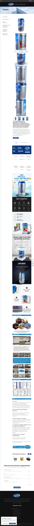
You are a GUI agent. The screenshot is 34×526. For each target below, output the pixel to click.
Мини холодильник (27, 419)
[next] (29, 118)
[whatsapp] (33, 262)
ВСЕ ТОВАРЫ (5, 16)
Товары (10, 11)
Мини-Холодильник (5, 22)
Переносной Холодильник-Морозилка (5, 30)
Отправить (17, 487)
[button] (28, 454)
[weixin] (33, 266)
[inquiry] (33, 260)
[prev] (13, 118)
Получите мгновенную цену (20, 4)
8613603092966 (17, 516)
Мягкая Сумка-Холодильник (5, 34)
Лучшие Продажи (6, 19)
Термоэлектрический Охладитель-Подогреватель (6, 26)
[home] (11, 4)
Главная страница (5, 11)
